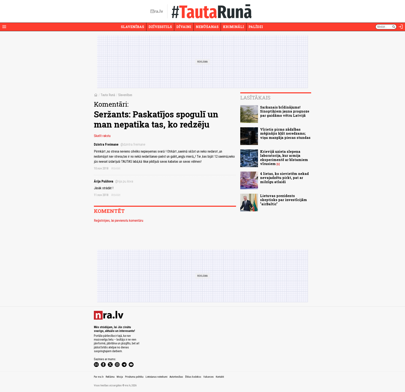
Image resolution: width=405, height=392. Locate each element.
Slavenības (132, 26)
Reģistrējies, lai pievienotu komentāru (118, 221)
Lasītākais (255, 97)
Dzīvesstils (160, 26)
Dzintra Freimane (119, 144)
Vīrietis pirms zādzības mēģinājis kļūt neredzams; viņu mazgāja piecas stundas (285, 133)
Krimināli (233, 26)
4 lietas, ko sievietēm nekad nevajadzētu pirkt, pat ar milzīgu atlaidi (284, 177)
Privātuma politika (134, 376)
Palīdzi (255, 26)
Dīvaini (183, 26)
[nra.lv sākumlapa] (156, 11)
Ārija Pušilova (113, 181)
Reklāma (110, 376)
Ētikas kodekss (193, 376)
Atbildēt (115, 168)
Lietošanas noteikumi (156, 376)
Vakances (208, 376)
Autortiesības (176, 376)
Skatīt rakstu (102, 136)
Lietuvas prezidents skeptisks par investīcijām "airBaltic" (283, 199)
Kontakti (220, 376)
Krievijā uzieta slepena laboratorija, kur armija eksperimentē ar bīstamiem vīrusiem (284, 157)
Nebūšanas (207, 26)
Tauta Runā (108, 95)
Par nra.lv (99, 376)
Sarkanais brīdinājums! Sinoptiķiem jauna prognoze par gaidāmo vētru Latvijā (284, 111)
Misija (120, 376)
